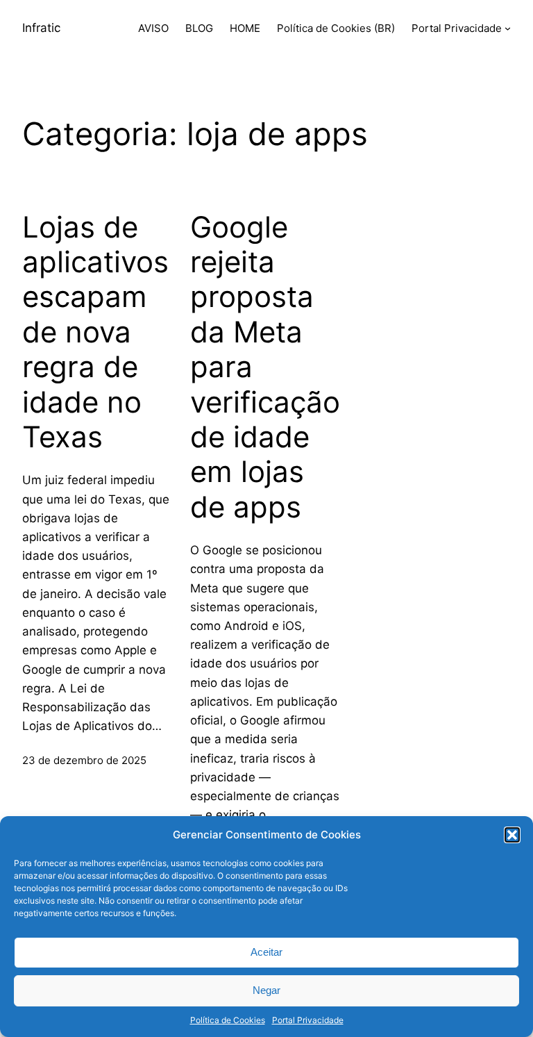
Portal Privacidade (308, 1020)
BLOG (199, 28)
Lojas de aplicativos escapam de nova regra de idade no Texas (95, 332)
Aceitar (266, 952)
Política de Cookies (227, 1020)
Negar (266, 990)
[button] (512, 835)
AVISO (153, 28)
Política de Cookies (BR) (336, 28)
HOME (245, 28)
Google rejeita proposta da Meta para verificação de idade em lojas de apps (265, 367)
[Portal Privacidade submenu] (508, 28)
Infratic (41, 28)
